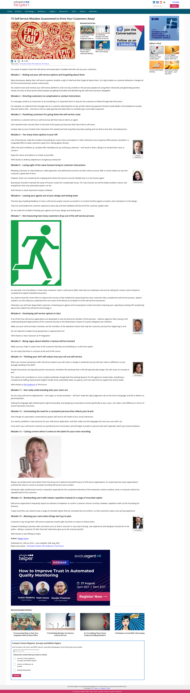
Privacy (106, 691)
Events (82, 11)
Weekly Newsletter (24, 670)
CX (92, 688)
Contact (112, 691)
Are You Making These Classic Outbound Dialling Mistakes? (86, 52)
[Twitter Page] (164, 3)
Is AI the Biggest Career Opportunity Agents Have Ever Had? (171, 58)
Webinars (41, 11)
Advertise (92, 11)
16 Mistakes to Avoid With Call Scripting (102, 51)
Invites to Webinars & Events (25, 665)
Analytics (103, 688)
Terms (95, 691)
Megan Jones (23, 538)
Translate (175, 2)
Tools (74, 11)
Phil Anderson (36, 64)
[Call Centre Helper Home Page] (21, 7)
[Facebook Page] (157, 3)
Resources (63, 11)
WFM (108, 688)
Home (9, 11)
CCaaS (95, 688)
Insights (52, 11)
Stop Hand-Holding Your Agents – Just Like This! (171, 72)
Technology (29, 11)
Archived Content (25, 64)
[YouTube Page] (161, 3)
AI (99, 688)
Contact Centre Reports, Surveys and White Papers (36, 643)
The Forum (45, 64)
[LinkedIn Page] (154, 3)
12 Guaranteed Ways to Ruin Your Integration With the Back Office (87, 37)
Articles (18, 11)
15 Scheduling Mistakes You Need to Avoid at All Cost (102, 36)
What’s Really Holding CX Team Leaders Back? (155, 57)
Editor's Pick (155, 43)
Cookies (100, 691)
